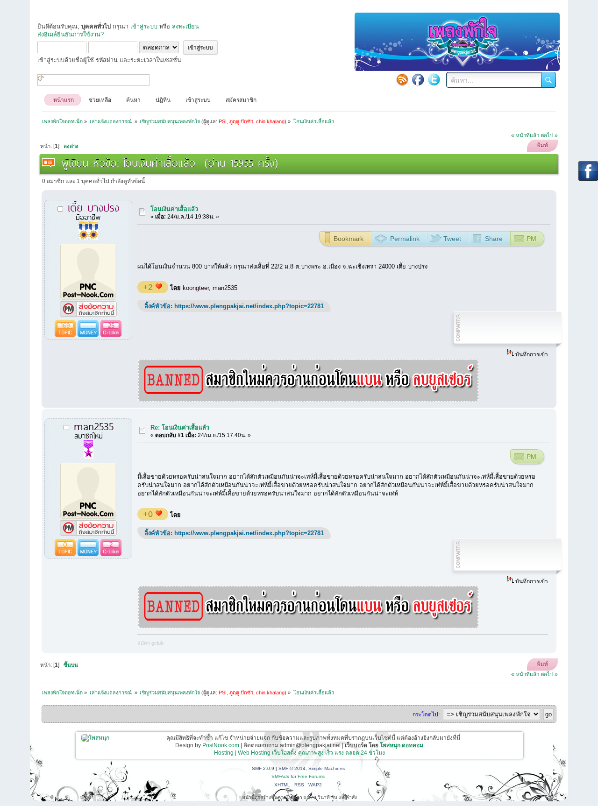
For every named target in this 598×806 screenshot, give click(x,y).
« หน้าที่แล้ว (525, 135)
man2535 (225, 287)
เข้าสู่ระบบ (143, 26)
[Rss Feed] (402, 79)
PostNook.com (220, 745)
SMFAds (280, 776)
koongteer (196, 287)
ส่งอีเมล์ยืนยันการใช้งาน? (70, 34)
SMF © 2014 (292, 768)
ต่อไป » (549, 135)
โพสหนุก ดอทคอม (401, 745)
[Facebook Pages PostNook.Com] (418, 79)
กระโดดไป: (426, 714)
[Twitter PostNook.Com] (434, 79)
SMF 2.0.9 (263, 768)
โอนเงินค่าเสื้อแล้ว (174, 208)
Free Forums (311, 776)
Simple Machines (326, 768)
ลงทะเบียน (185, 26)
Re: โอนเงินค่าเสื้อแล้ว (179, 427)
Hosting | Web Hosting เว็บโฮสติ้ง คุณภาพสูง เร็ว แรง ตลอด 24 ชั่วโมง (299, 752)
